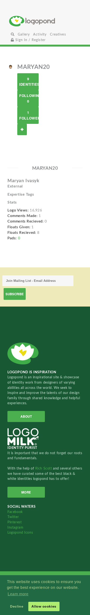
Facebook (15, 512)
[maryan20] (10, 67)
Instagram (15, 527)
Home (45, 21)
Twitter (13, 517)
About (26, 416)
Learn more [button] (18, 594)
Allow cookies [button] (43, 606)
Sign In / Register (30, 40)
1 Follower (29, 115)
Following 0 (29, 98)
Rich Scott (44, 468)
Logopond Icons (20, 532)
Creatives (58, 34)
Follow (22, 129)
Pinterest (14, 522)
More (26, 492)
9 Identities (29, 81)
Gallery (24, 34)
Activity (40, 34)
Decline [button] (16, 606)
